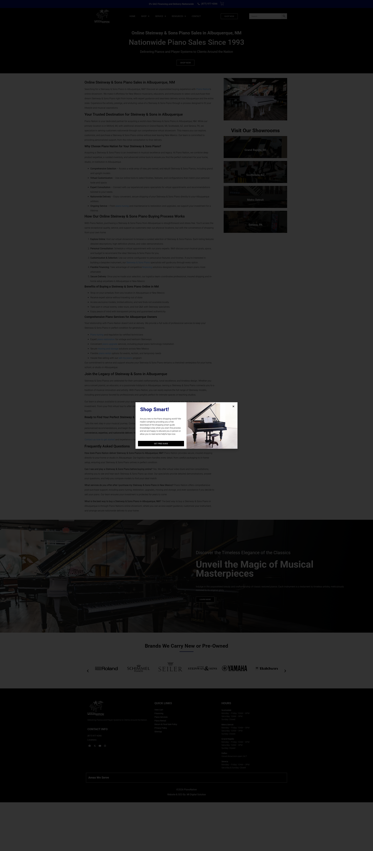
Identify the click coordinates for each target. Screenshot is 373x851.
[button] (233, 406)
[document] (186, 425)
